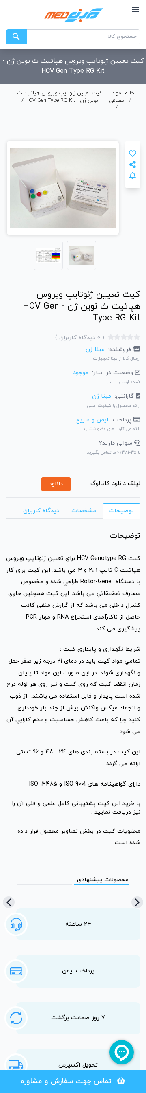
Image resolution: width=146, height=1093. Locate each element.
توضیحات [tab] (121, 511)
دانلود (56, 484)
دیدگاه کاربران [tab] (41, 511)
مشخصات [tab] (83, 511)
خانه (129, 93)
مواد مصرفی (116, 97)
